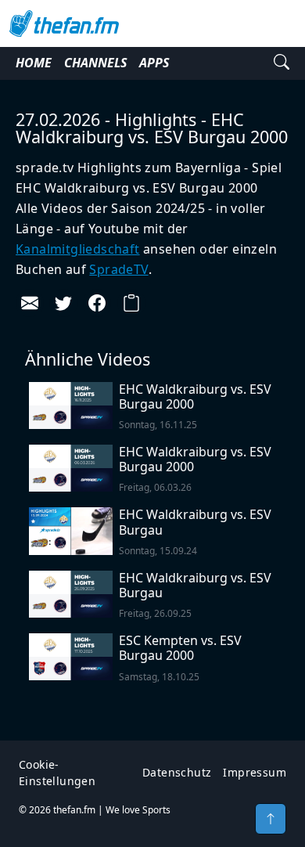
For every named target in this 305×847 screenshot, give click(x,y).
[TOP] (270, 818)
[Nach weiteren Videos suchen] (281, 63)
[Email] (30, 303)
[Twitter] (63, 303)
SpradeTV (118, 269)
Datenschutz (176, 772)
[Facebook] (97, 303)
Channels (95, 62)
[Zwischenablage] (131, 303)
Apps (154, 62)
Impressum (254, 772)
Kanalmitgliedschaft (78, 249)
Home (34, 62)
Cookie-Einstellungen (57, 772)
